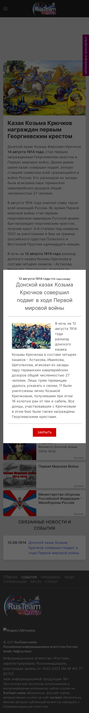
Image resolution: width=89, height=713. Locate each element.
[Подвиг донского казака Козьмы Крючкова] (31, 335)
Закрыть (44, 432)
